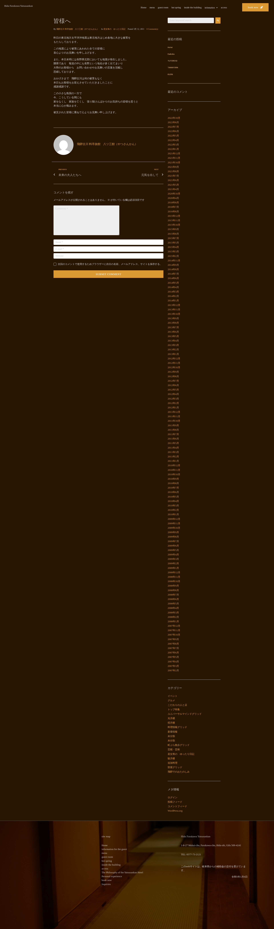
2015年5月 (173, 242)
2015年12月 (174, 216)
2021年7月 (173, 175)
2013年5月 (173, 336)
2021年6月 (173, 180)
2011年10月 (174, 420)
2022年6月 (173, 131)
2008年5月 (173, 603)
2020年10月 (174, 193)
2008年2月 (173, 617)
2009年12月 (174, 519)
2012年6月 (173, 385)
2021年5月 (173, 184)
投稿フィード (175, 802)
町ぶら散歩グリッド (179, 745)
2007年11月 (174, 630)
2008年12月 (174, 572)
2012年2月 (173, 403)
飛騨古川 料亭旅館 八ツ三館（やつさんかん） (77, 29)
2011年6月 (173, 438)
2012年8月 (173, 376)
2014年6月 (173, 278)
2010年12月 (174, 465)
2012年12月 (174, 358)
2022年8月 (173, 122)
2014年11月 (174, 260)
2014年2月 (173, 296)
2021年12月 (174, 153)
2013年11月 (174, 309)
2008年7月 (173, 594)
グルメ (171, 700)
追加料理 (172, 763)
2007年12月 (174, 626)
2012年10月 (174, 367)
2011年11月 (174, 416)
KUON (170, 74)
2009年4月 (173, 554)
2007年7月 (173, 648)
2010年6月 (173, 492)
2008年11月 (174, 577)
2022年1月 (173, 149)
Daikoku (171, 54)
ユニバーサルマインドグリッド (185, 714)
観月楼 (171, 758)
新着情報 (172, 731)
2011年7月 (173, 434)
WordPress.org (175, 810)
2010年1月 (173, 514)
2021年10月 (174, 162)
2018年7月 (173, 207)
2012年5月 (173, 389)
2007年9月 (173, 639)
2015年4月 (173, 247)
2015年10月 (174, 224)
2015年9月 (173, 229)
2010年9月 (173, 479)
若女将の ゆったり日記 (114, 29)
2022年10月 (174, 118)
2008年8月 (173, 590)
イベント (172, 696)
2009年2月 (173, 563)
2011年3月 (173, 452)
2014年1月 (173, 300)
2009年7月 (173, 541)
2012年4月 (173, 394)
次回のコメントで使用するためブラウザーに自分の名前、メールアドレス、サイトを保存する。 (110, 264)
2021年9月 (173, 167)
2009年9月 (173, 532)
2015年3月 (173, 251)
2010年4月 (173, 501)
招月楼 (171, 722)
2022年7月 (173, 126)
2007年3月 (173, 666)
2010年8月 (173, 483)
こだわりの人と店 (177, 705)
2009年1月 (173, 568)
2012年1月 (173, 407)
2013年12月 (174, 305)
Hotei (170, 47)
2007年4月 (173, 661)
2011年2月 (173, 456)
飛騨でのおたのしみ (179, 771)
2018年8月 (173, 202)
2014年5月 (173, 282)
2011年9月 (173, 425)
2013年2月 (173, 349)
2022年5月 (173, 135)
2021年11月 (174, 158)
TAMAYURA (173, 67)
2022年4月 (173, 140)
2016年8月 (173, 211)
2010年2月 (173, 510)
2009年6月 (173, 545)
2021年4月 (173, 189)
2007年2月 (173, 670)
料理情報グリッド (177, 727)
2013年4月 (173, 340)
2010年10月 (174, 474)
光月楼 (171, 718)
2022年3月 (173, 144)
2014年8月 (173, 269)
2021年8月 (173, 171)
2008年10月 (174, 581)
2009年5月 (173, 550)
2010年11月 (174, 470)
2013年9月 (173, 318)
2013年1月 (173, 354)
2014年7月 (173, 273)
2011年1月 (173, 461)
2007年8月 (173, 643)
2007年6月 (173, 652)
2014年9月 (173, 265)
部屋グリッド (175, 767)
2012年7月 (173, 380)
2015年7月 (173, 238)
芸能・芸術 (174, 749)
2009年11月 (174, 523)
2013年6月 (173, 331)
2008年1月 (173, 621)
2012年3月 (173, 398)
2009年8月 (173, 536)
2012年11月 (174, 363)
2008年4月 (173, 608)
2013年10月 (174, 314)
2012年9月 (173, 371)
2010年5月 (173, 496)
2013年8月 (173, 322)
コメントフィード (177, 806)
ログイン (172, 797)
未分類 (171, 736)
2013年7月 (173, 327)
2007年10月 (174, 634)
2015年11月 (174, 220)
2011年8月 (173, 429)
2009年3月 (173, 559)
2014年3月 (173, 291)
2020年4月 (173, 198)
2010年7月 (173, 487)
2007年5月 (173, 657)
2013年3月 (173, 345)
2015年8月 (173, 233)
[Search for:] (191, 20)
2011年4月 (173, 447)
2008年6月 (173, 599)
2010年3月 (173, 505)
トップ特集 (174, 709)
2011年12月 (174, 412)
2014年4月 (173, 287)
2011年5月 (173, 443)
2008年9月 (173, 585)
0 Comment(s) (152, 29)
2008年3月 (173, 612)
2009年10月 (174, 528)
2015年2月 (173, 256)
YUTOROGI (172, 61)
